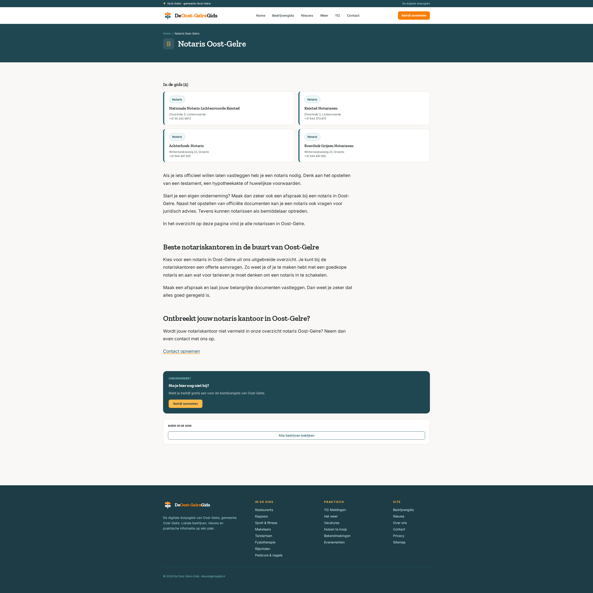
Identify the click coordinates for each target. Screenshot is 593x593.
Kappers (261, 516)
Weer (324, 15)
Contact (353, 15)
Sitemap (399, 542)
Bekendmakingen (337, 536)
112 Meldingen (335, 510)
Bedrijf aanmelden (414, 15)
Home (260, 15)
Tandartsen (263, 536)
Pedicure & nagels (268, 555)
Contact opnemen (181, 351)
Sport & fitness (266, 523)
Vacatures (331, 523)
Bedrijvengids (283, 15)
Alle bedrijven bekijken (296, 435)
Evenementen (334, 542)
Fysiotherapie (265, 542)
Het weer (331, 516)
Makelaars (263, 529)
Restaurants (264, 510)
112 (337, 15)
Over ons (400, 523)
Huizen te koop (335, 529)
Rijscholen (262, 549)
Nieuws (307, 15)
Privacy (398, 536)
